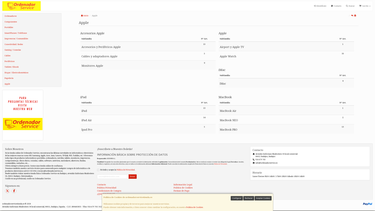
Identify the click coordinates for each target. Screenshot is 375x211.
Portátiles (9, 27)
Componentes (11, 22)
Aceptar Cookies (263, 198)
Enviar (132, 176)
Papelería (9, 78)
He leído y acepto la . (117, 170)
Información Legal (183, 184)
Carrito (365, 6)
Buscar (351, 6)
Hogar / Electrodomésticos (16, 73)
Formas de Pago (181, 191)
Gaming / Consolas (13, 50)
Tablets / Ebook (12, 67)
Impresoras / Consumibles (16, 39)
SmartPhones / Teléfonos (16, 33)
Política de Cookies (194, 207)
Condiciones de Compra (109, 191)
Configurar (236, 198)
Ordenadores (11, 16)
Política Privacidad (106, 188)
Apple (7, 84)
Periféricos (10, 61)
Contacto (337, 6)
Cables (7, 56)
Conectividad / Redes (14, 44)
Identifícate (321, 6)
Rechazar (249, 198)
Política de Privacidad (220, 164)
